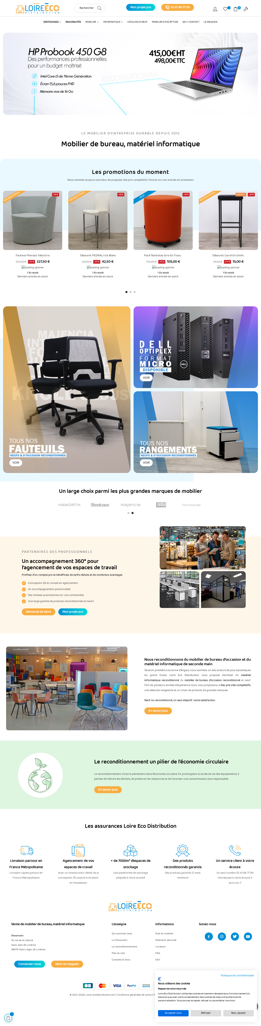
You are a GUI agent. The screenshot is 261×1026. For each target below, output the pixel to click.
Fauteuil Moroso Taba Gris (33, 255)
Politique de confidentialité (237, 976)
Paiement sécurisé (165, 940)
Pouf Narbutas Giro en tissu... (163, 255)
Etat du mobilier (164, 934)
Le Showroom (119, 940)
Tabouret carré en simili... (228, 255)
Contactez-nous (29, 964)
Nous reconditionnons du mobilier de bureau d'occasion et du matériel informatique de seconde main (197, 662)
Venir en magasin (67, 964)
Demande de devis (38, 611)
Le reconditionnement (124, 947)
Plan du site (118, 953)
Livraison (160, 947)
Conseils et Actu (121, 960)
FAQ (157, 953)
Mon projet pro (140, 7)
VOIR (15, 462)
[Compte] (215, 10)
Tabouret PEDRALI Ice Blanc (98, 255)
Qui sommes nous (122, 934)
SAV (157, 960)
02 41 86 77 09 (180, 7)
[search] (99, 8)
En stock (33, 273)
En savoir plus (158, 710)
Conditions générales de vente (134, 995)
